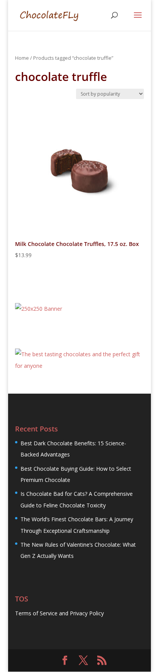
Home (22, 57)
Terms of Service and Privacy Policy (59, 613)
